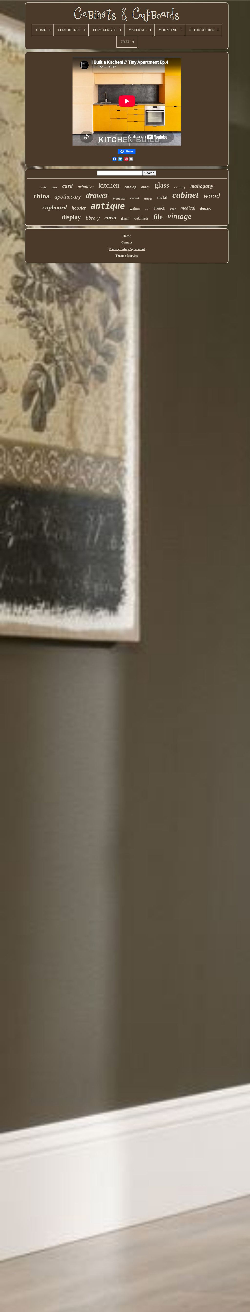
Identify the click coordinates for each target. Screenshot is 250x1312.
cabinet (185, 195)
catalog (130, 187)
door (173, 209)
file (158, 217)
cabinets (141, 218)
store (54, 187)
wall (147, 209)
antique (108, 206)
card (67, 186)
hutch (145, 187)
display (71, 217)
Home (127, 236)
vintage (179, 216)
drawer (97, 195)
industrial (119, 198)
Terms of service (126, 255)
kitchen (109, 185)
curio (110, 217)
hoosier (79, 208)
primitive (86, 186)
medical (188, 208)
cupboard (54, 207)
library (93, 218)
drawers (205, 209)
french (159, 208)
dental (125, 219)
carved (134, 198)
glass (162, 185)
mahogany (201, 186)
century (180, 187)
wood (211, 195)
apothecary (67, 196)
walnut (135, 209)
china (41, 196)
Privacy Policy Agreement (127, 249)
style (44, 187)
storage (148, 198)
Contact (126, 242)
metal (162, 197)
